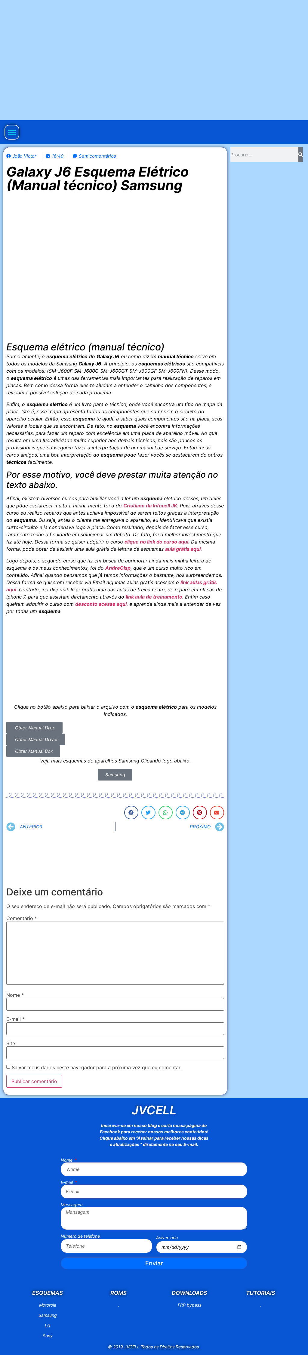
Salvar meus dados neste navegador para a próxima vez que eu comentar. (96, 1067)
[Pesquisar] (300, 154)
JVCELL (154, 1110)
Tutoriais (260, 1293)
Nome (15, 995)
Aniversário (167, 1238)
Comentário (21, 918)
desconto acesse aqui (101, 604)
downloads (189, 1293)
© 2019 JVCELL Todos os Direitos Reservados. (154, 1346)
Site (10, 1043)
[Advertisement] (115, 661)
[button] (12, 132)
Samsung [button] (115, 775)
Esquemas (47, 1293)
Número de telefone (80, 1236)
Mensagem (71, 1205)
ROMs (118, 1293)
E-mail (15, 1019)
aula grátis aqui (183, 549)
